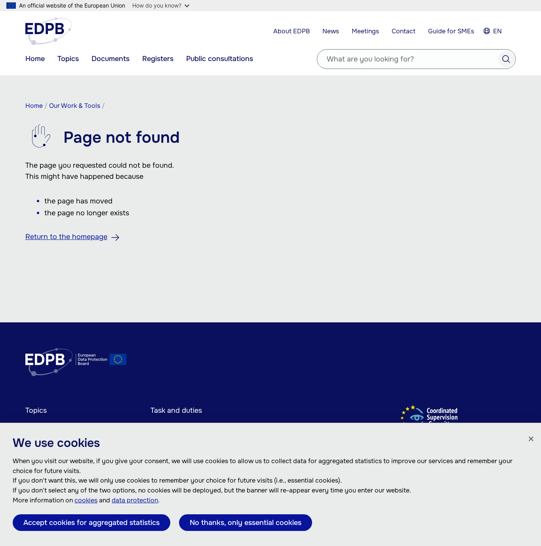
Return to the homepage (66, 236)
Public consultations (219, 58)
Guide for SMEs (451, 31)
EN (497, 31)
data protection (135, 500)
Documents (110, 58)
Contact (403, 31)
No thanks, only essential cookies (245, 522)
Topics (68, 58)
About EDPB (291, 31)
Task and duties (176, 410)
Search (506, 59)
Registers (157, 58)
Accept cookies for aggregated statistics (91, 522)
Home (35, 58)
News (330, 31)
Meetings (365, 31)
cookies (85, 500)
